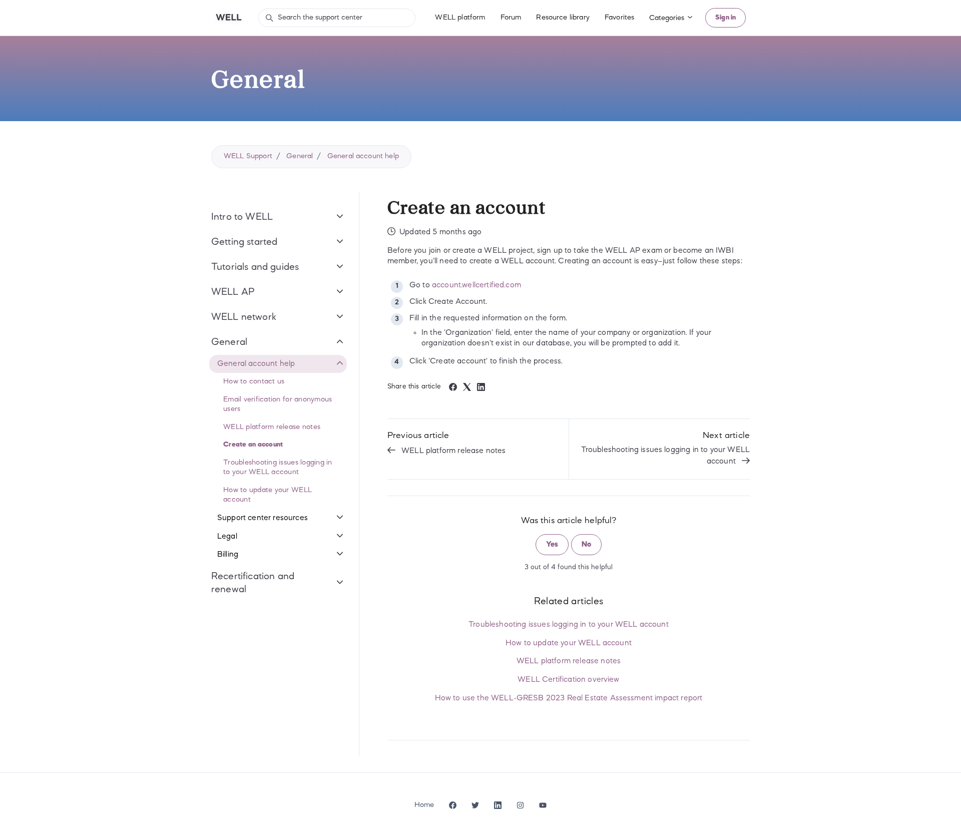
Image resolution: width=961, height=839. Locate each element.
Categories (667, 18)
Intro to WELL (242, 217)
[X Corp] (467, 389)
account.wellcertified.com (476, 285)
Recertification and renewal (252, 583)
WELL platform (460, 17)
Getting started (244, 242)
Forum (511, 17)
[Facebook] (453, 389)
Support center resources (262, 518)
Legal (227, 537)
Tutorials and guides (255, 267)
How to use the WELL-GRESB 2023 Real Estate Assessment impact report (569, 698)
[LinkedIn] (481, 389)
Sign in (725, 17)
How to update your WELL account (569, 643)
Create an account (253, 444)
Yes (552, 545)
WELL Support (248, 156)
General (299, 156)
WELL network (243, 317)
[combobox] (336, 18)
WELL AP (233, 292)
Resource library (563, 17)
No (586, 545)
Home (424, 804)
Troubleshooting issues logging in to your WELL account (665, 456)
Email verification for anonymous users (277, 404)
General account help (363, 156)
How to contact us (253, 381)
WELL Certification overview (568, 680)
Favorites (619, 17)
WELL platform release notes (453, 451)
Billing (227, 555)
